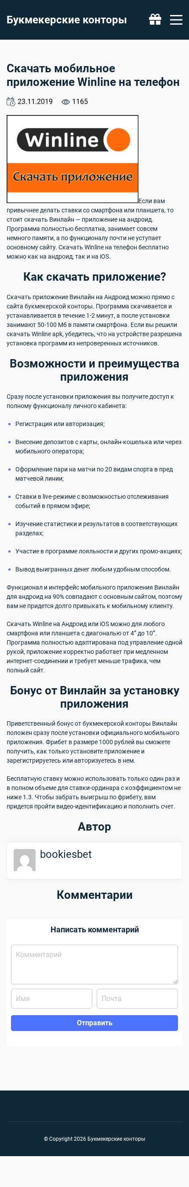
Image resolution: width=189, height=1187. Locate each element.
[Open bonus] (155, 20)
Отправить (95, 1023)
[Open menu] (176, 20)
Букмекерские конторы (67, 20)
